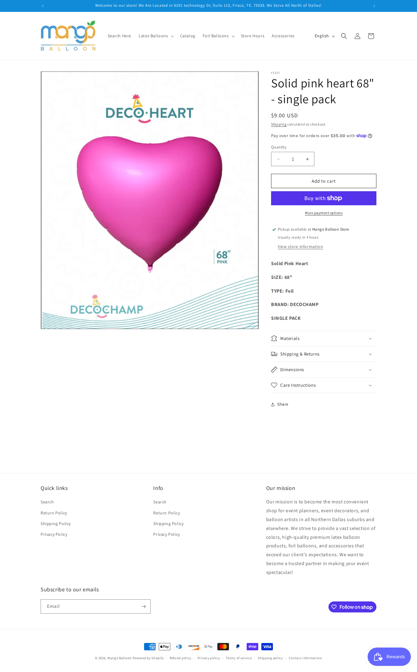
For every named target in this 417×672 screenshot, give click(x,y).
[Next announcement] (374, 6)
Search (47, 502)
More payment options (324, 212)
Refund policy (180, 658)
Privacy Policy (54, 534)
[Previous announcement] (42, 6)
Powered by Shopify (148, 658)
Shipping (279, 124)
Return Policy (54, 513)
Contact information (305, 658)
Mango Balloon (119, 658)
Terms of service (239, 658)
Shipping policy (270, 658)
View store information (300, 246)
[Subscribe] (143, 606)
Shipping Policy (56, 523)
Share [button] (282, 404)
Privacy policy (209, 658)
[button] (155, 35)
